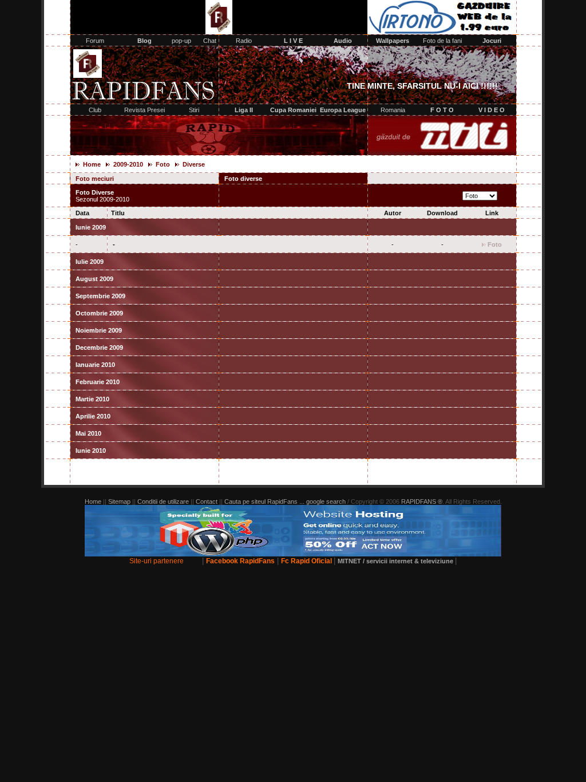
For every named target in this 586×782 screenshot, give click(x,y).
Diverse (193, 164)
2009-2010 (128, 164)
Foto (162, 164)
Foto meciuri (142, 178)
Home (92, 164)
